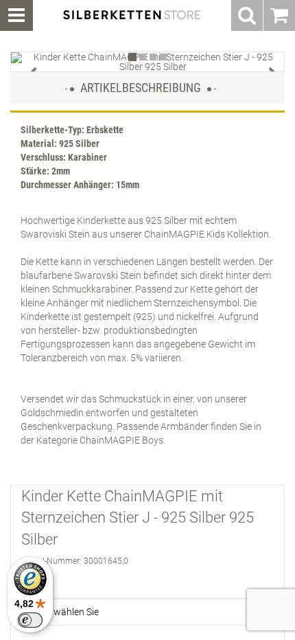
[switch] (30, 620)
